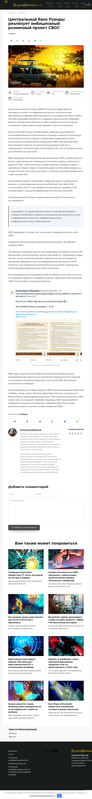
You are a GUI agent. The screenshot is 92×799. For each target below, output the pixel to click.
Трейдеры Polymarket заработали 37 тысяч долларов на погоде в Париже (25, 575)
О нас (10, 754)
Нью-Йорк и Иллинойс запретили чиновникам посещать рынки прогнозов (63, 706)
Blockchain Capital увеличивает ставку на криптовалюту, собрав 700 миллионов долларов (65, 620)
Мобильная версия (17, 763)
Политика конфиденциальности (18, 759)
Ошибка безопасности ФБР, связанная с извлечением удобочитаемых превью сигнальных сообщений (63, 576)
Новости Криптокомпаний (23, 729)
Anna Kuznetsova (30, 429)
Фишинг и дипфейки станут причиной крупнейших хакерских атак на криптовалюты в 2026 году (63, 663)
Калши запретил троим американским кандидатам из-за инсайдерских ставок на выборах (25, 708)
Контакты (12, 751)
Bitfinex (12, 737)
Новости (15, 83)
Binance (13, 733)
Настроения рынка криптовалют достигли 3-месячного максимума (25, 620)
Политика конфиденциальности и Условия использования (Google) (19, 771)
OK (59, 796)
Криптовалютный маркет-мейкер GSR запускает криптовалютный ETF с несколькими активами (22, 663)
